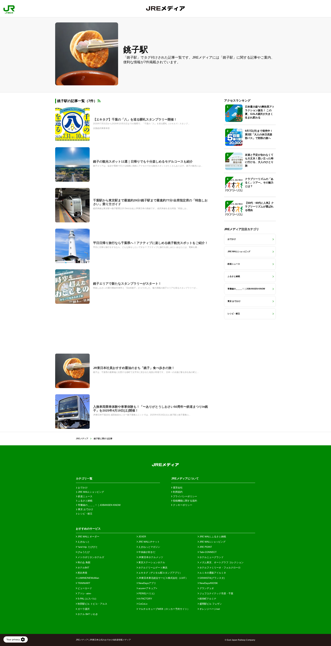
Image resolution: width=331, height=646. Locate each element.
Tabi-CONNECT (208, 552)
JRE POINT (205, 547)
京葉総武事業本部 (101, 128)
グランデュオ (206, 588)
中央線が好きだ (146, 552)
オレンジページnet (209, 609)
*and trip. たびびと (87, 547)
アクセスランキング (237, 100)
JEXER (142, 536)
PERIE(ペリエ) (146, 593)
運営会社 (177, 487)
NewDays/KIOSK (208, 583)
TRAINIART (83, 583)
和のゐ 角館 (83, 562)
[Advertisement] (132, 328)
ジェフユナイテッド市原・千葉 (216, 593)
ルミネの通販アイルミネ (212, 573)
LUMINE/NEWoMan (88, 578)
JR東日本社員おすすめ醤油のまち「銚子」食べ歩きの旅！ (134, 368)
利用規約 (177, 491)
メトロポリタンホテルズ (90, 557)
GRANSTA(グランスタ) (212, 578)
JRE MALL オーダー (88, 536)
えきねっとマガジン (149, 547)
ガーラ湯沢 (83, 609)
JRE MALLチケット (149, 542)
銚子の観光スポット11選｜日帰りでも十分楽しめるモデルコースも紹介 (143, 161)
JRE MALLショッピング (212, 542)
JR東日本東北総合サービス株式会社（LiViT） (163, 578)
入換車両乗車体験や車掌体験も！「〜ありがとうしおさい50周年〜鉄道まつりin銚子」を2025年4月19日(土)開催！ (150, 408)
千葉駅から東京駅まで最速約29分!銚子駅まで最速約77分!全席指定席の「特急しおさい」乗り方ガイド (150, 202)
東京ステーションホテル (151, 562)
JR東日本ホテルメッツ (150, 557)
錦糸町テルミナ (207, 598)
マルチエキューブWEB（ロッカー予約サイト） (164, 609)
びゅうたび (83, 552)
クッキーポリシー (182, 505)
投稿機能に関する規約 (184, 500)
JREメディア (82, 438)
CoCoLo (142, 604)
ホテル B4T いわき (87, 614)
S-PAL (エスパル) (86, 598)
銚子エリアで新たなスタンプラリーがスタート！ (127, 283)
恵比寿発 (82, 573)
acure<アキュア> (147, 588)
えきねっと (83, 542)
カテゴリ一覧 (84, 478)
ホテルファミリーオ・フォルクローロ (219, 567)
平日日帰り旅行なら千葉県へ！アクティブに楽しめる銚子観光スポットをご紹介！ (150, 243)
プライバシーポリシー (184, 496)
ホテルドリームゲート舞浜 (152, 567)
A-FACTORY (145, 598)
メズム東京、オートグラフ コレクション (221, 562)
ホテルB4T (83, 567)
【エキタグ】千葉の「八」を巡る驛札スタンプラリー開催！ (135, 119)
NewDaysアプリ (147, 583)
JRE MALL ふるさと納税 (212, 536)
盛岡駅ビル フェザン (210, 604)
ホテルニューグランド (211, 557)
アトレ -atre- (84, 593)
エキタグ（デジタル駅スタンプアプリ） (160, 573)
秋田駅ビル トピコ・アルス (92, 604)
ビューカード (84, 588)
